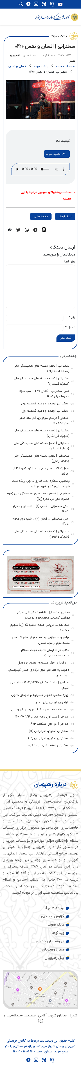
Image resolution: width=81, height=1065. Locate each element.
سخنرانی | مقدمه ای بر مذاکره (39, 745)
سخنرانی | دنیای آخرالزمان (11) (39, 730)
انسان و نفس (17, 66)
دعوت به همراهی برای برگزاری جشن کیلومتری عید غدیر (38, 671)
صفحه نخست (65, 66)
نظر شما (69, 262)
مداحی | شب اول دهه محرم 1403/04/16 (39, 716)
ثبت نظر (66, 338)
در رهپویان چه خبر (49, 941)
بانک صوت (41, 66)
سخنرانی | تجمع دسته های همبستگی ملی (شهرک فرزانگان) (39, 432)
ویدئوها (58, 932)
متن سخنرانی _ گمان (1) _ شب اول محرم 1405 (39, 508)
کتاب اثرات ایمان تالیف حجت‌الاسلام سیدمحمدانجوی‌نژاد (39, 652)
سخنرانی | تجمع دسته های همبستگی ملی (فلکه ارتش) (39, 457)
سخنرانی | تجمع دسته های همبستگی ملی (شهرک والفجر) (39, 533)
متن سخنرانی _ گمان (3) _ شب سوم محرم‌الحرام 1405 (39, 393)
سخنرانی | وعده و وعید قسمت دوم (39, 403)
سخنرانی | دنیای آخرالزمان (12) (39, 737)
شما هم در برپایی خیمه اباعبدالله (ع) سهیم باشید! (39, 626)
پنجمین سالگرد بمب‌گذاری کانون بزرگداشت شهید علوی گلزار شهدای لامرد (40, 483)
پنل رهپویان (54, 957)
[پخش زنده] (60, 5)
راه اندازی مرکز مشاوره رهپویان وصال (39, 662)
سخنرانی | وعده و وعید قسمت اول (39, 410)
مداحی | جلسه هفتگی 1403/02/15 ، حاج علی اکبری (39, 684)
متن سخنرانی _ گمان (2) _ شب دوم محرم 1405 (39, 520)
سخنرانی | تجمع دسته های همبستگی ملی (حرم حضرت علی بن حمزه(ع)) (38, 495)
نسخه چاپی (41, 216)
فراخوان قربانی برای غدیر (39, 701)
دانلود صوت (53, 154)
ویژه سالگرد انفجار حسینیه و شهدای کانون (39, 694)
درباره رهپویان (53, 949)
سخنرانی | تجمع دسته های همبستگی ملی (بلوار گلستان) (39, 445)
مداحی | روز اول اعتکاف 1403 (39, 723)
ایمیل (70, 327)
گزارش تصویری (52, 916)
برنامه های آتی (53, 908)
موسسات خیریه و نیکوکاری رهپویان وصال (39, 709)
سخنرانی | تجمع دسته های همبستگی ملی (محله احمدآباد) (39, 367)
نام (72, 318)
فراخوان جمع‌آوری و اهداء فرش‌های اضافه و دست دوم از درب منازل (40, 639)
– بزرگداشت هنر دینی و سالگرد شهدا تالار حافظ (39, 470)
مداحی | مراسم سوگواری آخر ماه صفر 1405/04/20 (39, 420)
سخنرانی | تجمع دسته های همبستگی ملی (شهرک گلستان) (39, 380)
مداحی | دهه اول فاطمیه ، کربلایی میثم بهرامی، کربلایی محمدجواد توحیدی (40, 614)
